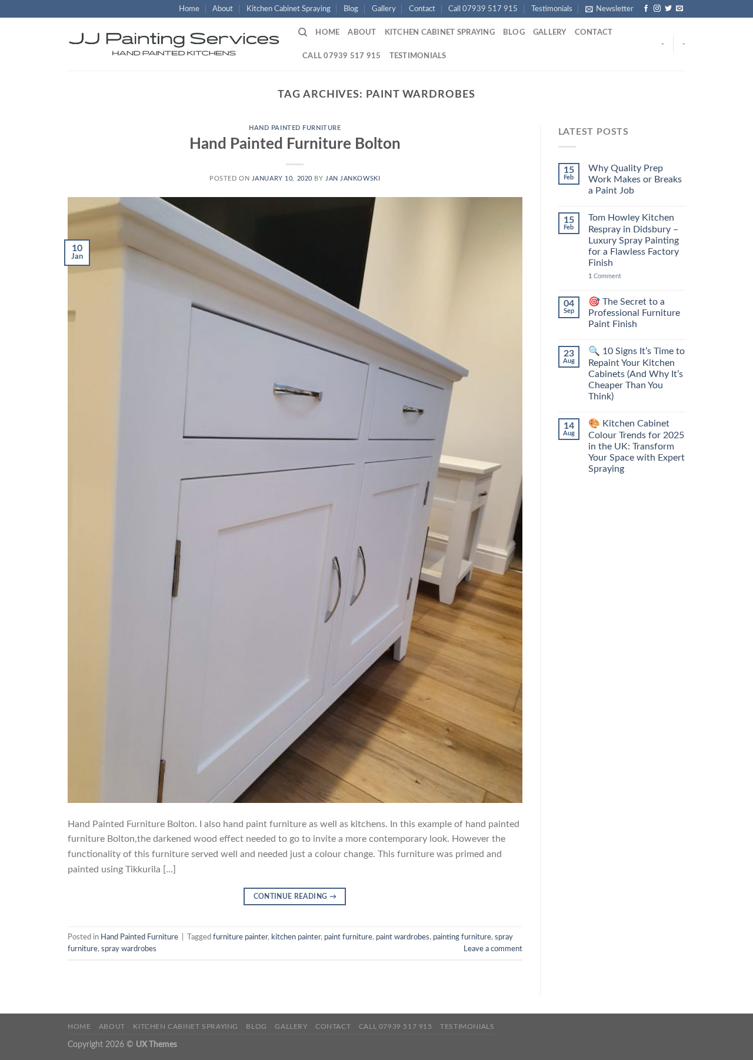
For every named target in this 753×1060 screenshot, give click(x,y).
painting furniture (462, 937)
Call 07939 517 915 (483, 8)
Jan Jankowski (352, 178)
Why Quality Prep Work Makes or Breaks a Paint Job (635, 179)
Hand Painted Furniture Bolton (295, 144)
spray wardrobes (128, 948)
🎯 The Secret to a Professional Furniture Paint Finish (634, 313)
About (222, 8)
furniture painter (240, 937)
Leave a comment (493, 948)
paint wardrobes (402, 937)
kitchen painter (296, 937)
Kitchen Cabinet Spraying (288, 8)
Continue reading (295, 896)
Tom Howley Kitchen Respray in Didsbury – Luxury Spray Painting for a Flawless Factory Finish (633, 240)
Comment (604, 276)
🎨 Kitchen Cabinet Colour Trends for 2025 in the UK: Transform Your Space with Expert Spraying (636, 446)
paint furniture (348, 937)
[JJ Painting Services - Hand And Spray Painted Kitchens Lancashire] (174, 44)
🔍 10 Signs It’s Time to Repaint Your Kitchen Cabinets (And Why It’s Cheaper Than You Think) (636, 373)
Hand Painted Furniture (295, 128)
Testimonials (551, 8)
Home (189, 8)
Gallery (384, 8)
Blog (351, 8)
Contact (422, 8)
